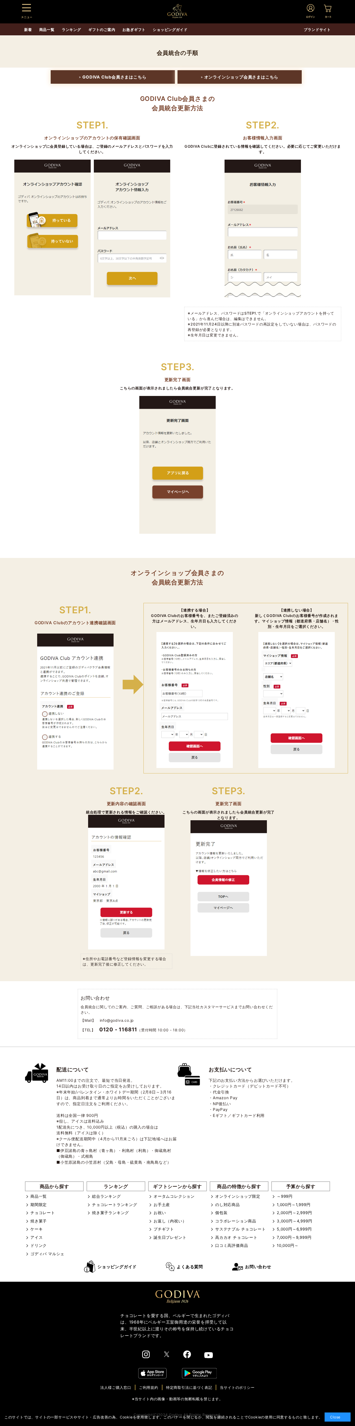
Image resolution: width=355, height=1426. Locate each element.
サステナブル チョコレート (240, 1229)
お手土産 (162, 1204)
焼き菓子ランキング (110, 1212)
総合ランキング (106, 1196)
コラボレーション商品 (235, 1221)
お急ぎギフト (134, 29)
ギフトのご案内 (101, 29)
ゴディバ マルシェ (47, 1253)
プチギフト (164, 1229)
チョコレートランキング (114, 1204)
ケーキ (36, 1229)
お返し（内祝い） (170, 1221)
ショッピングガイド (117, 1266)
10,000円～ (287, 1245)
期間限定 (38, 1204)
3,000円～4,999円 (294, 1221)
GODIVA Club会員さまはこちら (112, 77)
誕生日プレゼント (170, 1237)
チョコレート (42, 1212)
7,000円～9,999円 (294, 1237)
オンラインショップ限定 (237, 1196)
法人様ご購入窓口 (115, 1387)
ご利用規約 (148, 1387)
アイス (36, 1237)
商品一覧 (38, 1196)
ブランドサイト (317, 29)
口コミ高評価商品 (231, 1245)
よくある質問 (190, 1266)
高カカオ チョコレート (236, 1237)
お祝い (160, 1212)
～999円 (285, 1196)
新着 (28, 29)
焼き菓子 (38, 1221)
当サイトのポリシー (237, 1387)
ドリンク (38, 1245)
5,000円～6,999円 (294, 1229)
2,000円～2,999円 (294, 1212)
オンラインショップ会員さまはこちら (239, 77)
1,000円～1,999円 (293, 1204)
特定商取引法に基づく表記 (189, 1387)
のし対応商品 (227, 1204)
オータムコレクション (174, 1196)
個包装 (221, 1212)
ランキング (71, 29)
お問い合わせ (258, 1266)
